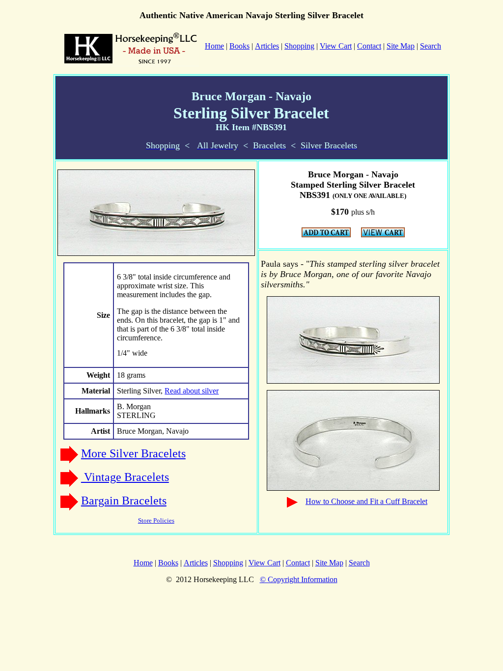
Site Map (401, 46)
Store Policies (156, 520)
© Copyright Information (298, 579)
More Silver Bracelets (133, 453)
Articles (267, 46)
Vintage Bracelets (125, 477)
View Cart (336, 46)
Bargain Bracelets (124, 500)
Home (143, 563)
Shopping (299, 46)
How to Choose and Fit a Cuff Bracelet (366, 501)
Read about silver (192, 391)
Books (239, 46)
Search (430, 46)
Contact (369, 46)
